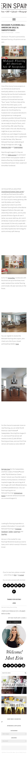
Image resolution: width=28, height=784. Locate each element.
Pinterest (18, 529)
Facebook (4, 531)
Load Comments (14, 622)
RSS (15, 575)
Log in (17, 752)
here (17, 344)
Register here (5, 469)
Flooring (8, 607)
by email (21, 575)
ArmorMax (11, 278)
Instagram (17, 531)
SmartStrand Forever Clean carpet (12, 191)
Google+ (4, 534)
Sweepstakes (18, 147)
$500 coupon (12, 155)
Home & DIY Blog (13, 607)
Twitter (10, 531)
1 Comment (17, 32)
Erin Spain (14, 8)
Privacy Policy (23, 752)
